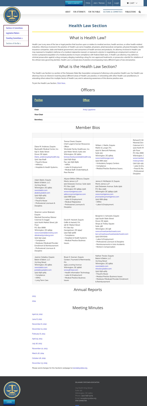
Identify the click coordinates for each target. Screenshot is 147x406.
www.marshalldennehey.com (46, 233)
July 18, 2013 (37, 344)
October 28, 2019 (38, 358)
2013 (34, 296)
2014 (34, 301)
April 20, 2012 (37, 314)
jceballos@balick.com (43, 270)
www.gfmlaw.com (71, 270)
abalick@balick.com (42, 193)
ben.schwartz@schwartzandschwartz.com (111, 234)
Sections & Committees (14, 28)
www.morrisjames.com (73, 192)
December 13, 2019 (39, 363)
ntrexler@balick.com (103, 269)
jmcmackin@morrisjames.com (107, 197)
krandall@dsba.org (80, 368)
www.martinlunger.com (104, 158)
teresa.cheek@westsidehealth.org (77, 157)
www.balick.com (41, 190)
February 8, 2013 (38, 334)
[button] (140, 11)
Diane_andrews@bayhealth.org (47, 157)
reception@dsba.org (88, 398)
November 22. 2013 (39, 348)
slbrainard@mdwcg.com (44, 235)
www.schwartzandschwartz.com (108, 231)
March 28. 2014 (38, 353)
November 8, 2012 (39, 324)
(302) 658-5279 (87, 396)
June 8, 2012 (37, 319)
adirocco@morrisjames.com (75, 194)
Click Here (61, 83)
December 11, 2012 (39, 329)
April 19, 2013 (37, 339)
